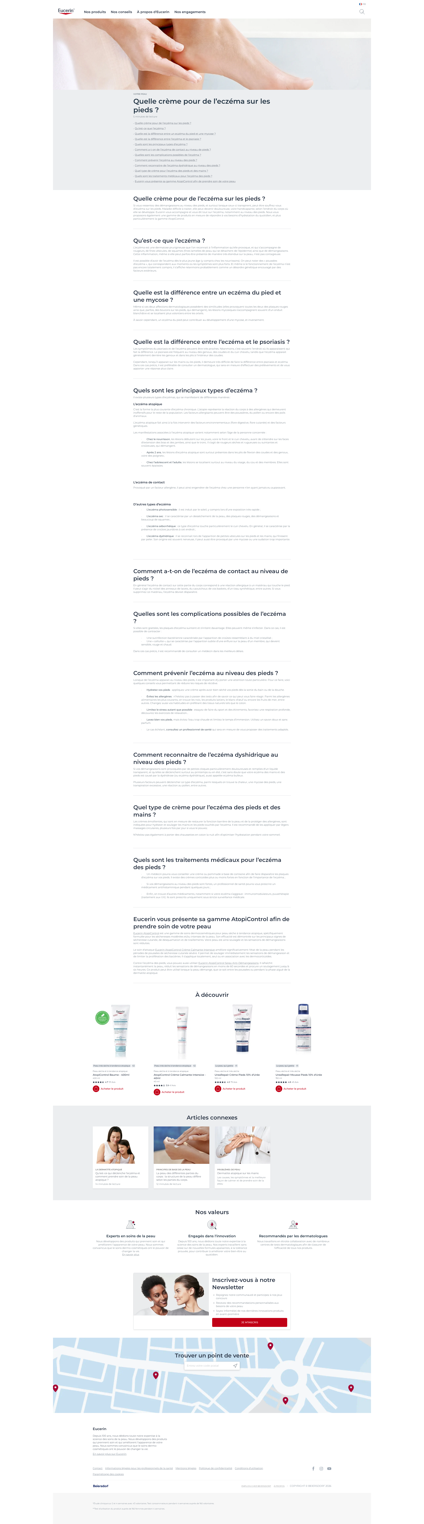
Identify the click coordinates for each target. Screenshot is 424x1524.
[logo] (66, 12)
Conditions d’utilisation (249, 1468)
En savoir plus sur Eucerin (110, 1454)
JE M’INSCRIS (249, 1322)
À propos (279, 1486)
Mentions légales (186, 1468)
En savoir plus (130, 1254)
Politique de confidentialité (215, 1468)
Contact (98, 1468)
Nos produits (95, 12)
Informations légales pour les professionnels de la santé (139, 1468)
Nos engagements (190, 12)
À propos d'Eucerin (153, 12)
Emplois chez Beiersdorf (256, 1486)
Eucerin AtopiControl (146, 933)
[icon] (235, 1366)
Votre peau (140, 94)
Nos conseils (121, 12)
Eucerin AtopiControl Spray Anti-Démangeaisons (228, 963)
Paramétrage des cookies (108, 1474)
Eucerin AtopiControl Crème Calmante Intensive (185, 949)
